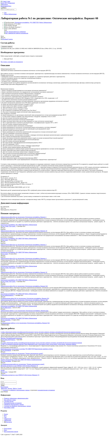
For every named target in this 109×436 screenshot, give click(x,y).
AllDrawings (7, 420)
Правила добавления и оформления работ (16, 398)
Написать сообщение (19, 31)
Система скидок (8, 401)
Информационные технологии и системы (13, 349)
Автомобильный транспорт (14, 338)
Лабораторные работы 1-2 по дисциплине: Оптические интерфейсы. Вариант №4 (24, 310)
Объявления (11, 3)
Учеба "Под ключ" (10, 226)
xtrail (6, 240)
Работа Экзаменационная (34, 359)
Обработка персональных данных (14, 404)
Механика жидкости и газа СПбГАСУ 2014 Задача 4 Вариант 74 (19, 365)
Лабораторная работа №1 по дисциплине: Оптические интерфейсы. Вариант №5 (24, 286)
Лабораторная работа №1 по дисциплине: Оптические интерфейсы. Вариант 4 (23, 258)
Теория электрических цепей (9, 359)
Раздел (3, 3)
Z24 (6, 372)
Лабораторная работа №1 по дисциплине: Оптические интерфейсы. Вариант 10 (24, 231)
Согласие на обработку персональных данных (17, 406)
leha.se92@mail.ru (10, 339)
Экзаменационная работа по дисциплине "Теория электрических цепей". (22, 353)
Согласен (5, 390)
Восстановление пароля (11, 431)
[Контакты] (4, 4)
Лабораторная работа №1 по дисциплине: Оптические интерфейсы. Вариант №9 (24, 300)
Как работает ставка (10, 400)
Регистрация (4, 6)
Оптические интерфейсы (22, 22)
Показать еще (5, 324)
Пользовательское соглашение (13, 403)
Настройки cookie (9, 407)
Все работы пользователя (20, 33)
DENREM (8, 350)
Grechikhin (8, 361)
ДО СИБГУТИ (34, 22)
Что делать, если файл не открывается (12, 62)
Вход (9, 6)
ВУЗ (6, 3)
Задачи (3, 370)
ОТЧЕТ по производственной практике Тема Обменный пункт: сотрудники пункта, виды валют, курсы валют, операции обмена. (38, 344)
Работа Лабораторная (10, 14)
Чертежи (3, 338)
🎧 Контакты (8, 422)
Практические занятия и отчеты (43, 349)
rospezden (8, 320)
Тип (5, 12)
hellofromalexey (9, 295)
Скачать (10, 39)
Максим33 (8, 307)
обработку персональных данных (20, 390)
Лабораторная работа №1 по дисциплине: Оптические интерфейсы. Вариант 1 (23, 217)
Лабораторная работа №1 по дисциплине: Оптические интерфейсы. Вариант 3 (23, 244)
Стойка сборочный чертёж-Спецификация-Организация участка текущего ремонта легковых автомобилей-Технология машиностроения (40, 332)
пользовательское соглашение (46, 390)
